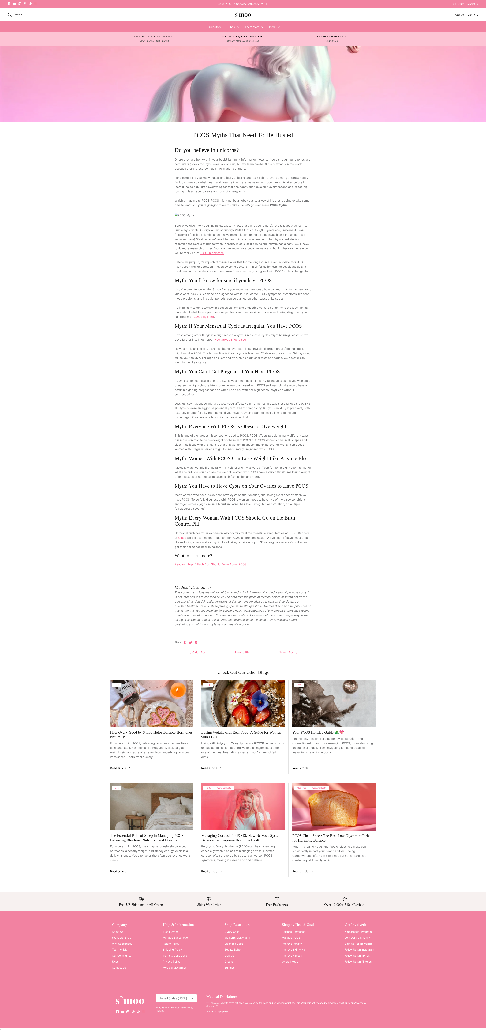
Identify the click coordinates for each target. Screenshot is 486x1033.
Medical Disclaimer (174, 967)
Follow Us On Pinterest (358, 961)
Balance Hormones (293, 931)
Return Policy (171, 943)
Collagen (230, 955)
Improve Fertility (292, 943)
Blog (272, 26)
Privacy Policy (171, 961)
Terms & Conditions (175, 955)
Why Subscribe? (122, 943)
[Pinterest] (25, 3)
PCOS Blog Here (203, 317)
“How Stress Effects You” (230, 339)
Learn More (252, 26)
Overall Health (290, 961)
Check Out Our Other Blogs (243, 672)
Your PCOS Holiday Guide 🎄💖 (318, 732)
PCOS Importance (212, 253)
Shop (232, 26)
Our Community (121, 955)
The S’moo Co (172, 1007)
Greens (229, 961)
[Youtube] (14, 3)
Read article (118, 768)
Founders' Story (121, 937)
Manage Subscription (176, 937)
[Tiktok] (30, 3)
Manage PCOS (291, 937)
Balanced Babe (234, 943)
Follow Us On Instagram (359, 949)
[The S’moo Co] (243, 15)
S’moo (182, 537)
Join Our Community (357, 937)
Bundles (229, 967)
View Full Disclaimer (217, 1011)
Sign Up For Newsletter (359, 943)
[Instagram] (19, 3)
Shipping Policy (172, 949)
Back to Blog (243, 652)
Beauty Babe (233, 949)
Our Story (215, 26)
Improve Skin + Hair (294, 949)
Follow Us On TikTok (357, 955)
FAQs (115, 961)
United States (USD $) (174, 998)
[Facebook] (9, 3)
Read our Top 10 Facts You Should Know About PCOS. (211, 564)
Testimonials (119, 949)
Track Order (457, 3)
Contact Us (472, 3)
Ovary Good (232, 931)
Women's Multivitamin (238, 937)
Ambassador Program (358, 931)
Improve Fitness (292, 955)
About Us (117, 931)
